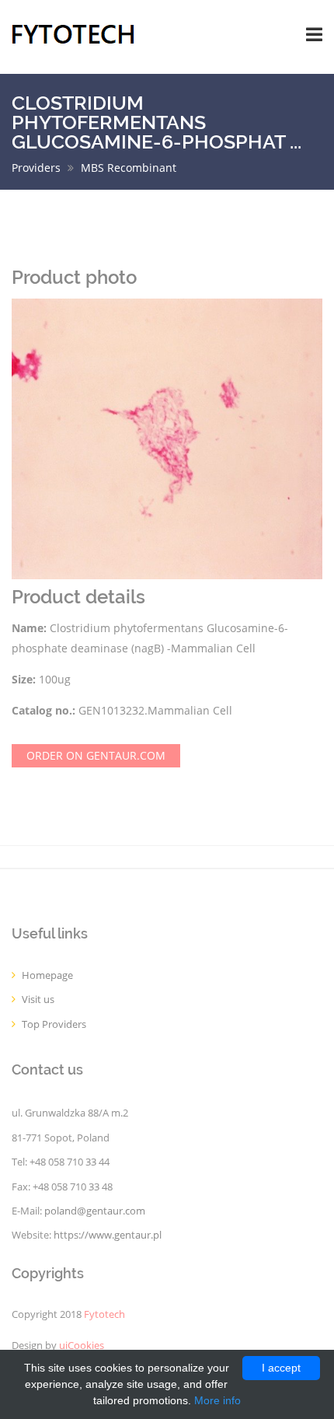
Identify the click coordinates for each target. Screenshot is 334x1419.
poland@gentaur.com (94, 1211)
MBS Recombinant (128, 167)
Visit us (38, 999)
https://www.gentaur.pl (108, 1235)
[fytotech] (73, 33)
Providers (36, 167)
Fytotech (104, 1314)
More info (217, 1400)
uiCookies (81, 1345)
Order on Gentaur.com (95, 755)
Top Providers (54, 1024)
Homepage (47, 975)
